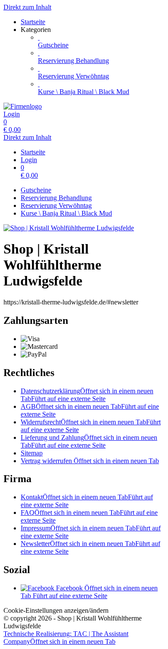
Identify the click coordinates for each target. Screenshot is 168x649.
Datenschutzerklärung (87, 394)
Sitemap (32, 453)
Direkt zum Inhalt (27, 7)
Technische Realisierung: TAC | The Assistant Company (65, 637)
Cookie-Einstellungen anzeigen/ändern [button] (56, 610)
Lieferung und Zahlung (89, 441)
